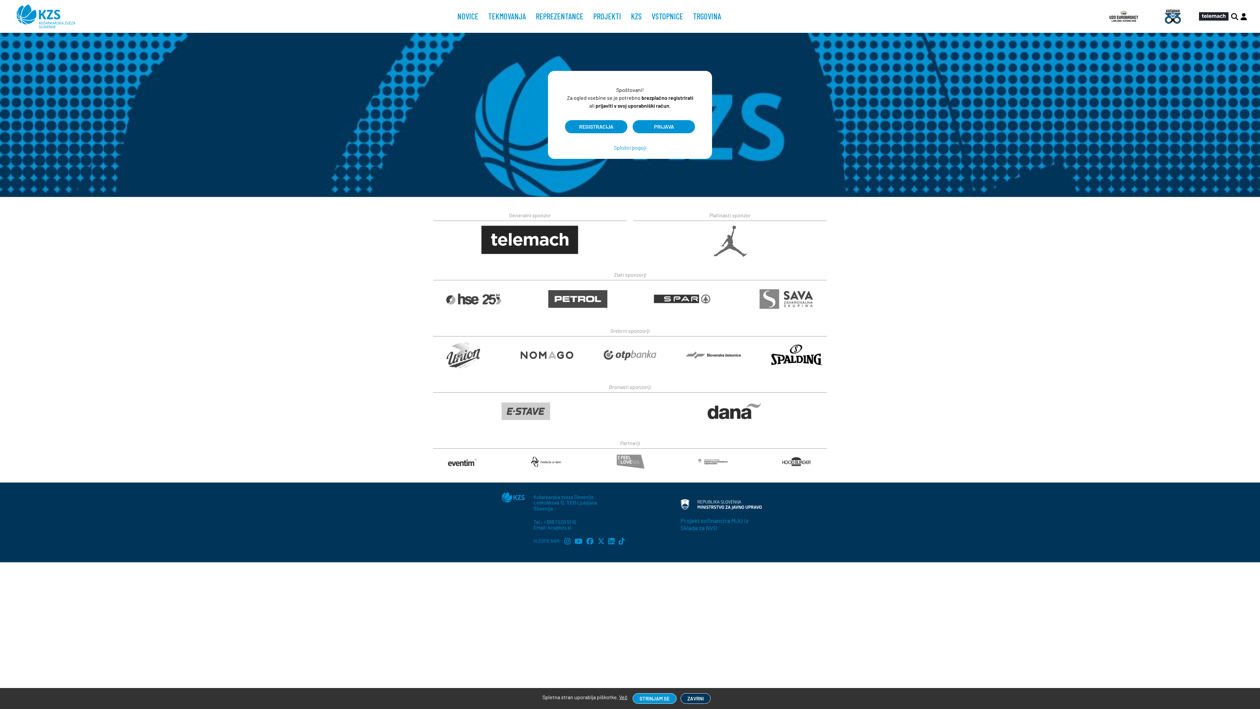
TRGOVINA (707, 16)
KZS (636, 16)
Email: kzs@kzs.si (552, 527)
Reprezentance (559, 16)
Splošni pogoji (630, 147)
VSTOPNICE (667, 16)
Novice (467, 16)
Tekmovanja (507, 16)
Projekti (607, 16)
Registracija (596, 126)
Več (623, 697)
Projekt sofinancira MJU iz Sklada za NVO (714, 524)
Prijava (664, 126)
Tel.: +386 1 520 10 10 (555, 522)
